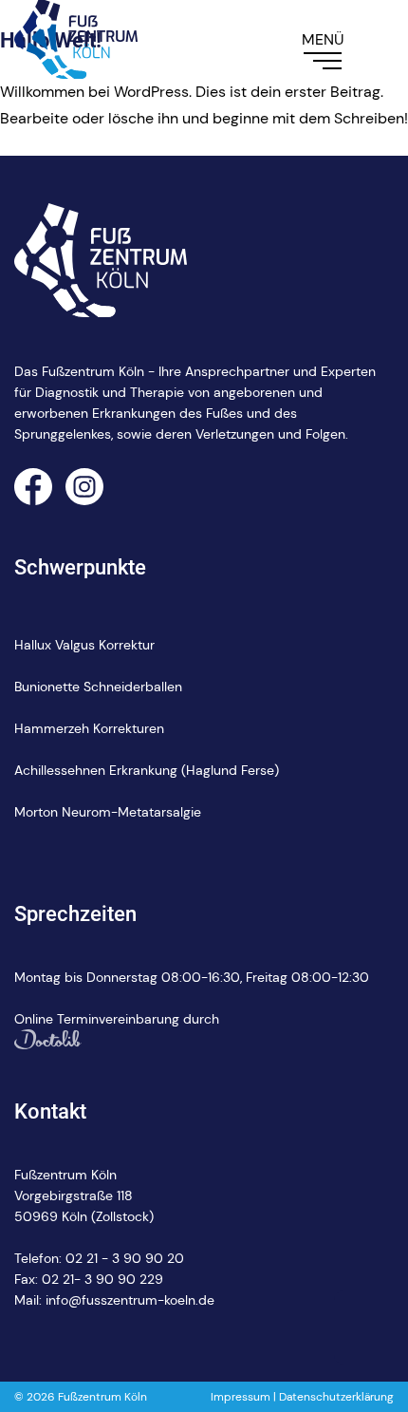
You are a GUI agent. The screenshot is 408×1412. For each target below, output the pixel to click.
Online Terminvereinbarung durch (116, 1018)
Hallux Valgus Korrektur (84, 644)
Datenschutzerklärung (336, 1396)
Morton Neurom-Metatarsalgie (107, 811)
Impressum (240, 1396)
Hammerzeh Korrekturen (89, 728)
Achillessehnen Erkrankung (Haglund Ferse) (146, 770)
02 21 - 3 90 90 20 (124, 1258)
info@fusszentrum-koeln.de (130, 1299)
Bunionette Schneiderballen (98, 686)
